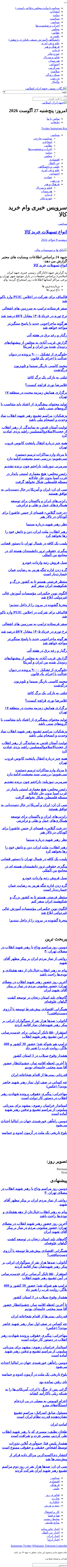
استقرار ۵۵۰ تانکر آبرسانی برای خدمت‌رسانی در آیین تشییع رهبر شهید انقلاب (34, 1034)
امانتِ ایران (58, 1424)
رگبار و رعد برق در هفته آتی (47, 335)
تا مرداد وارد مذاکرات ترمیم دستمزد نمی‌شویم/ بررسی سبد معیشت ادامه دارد (37, 456)
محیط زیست (52, 1519)
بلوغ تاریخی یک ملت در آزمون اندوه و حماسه (34, 1133)
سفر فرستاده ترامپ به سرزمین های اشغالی (34, 308)
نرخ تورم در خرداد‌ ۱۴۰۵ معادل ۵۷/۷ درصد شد (34, 316)
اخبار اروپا (53, 1539)
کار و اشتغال (52, 1512)
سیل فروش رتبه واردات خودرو (45, 562)
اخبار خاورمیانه (50, 1529)
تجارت (56, 1498)
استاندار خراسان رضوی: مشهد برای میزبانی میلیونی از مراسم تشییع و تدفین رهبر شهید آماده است (35, 1110)
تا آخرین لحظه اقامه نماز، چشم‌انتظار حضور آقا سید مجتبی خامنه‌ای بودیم (35, 1065)
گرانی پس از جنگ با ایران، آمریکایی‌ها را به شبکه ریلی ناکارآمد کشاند (36, 1391)
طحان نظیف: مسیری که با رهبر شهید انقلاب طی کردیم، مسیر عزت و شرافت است (34, 1434)
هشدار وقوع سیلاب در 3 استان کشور (40, 1055)
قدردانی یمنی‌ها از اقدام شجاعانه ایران (39, 1075)
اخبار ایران (53, 1536)
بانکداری (54, 1502)
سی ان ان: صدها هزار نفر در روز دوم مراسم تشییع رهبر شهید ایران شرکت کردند (34, 1468)
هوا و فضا (54, 1515)
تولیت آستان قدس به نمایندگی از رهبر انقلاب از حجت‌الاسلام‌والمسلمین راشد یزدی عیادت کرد (34, 431)
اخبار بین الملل (51, 1532)
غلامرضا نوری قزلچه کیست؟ (46, 385)
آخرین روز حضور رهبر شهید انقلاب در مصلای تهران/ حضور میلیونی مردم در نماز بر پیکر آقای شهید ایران (34, 986)
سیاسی (62, 223)
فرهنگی (55, 1485)
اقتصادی (54, 1481)
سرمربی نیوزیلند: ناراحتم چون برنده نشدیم (35, 466)
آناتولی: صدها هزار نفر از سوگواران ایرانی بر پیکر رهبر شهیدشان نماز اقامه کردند (34, 1023)
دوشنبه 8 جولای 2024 (54, 239)
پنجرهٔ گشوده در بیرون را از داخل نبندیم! (38, 605)
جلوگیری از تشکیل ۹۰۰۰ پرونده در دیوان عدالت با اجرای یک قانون (38, 356)
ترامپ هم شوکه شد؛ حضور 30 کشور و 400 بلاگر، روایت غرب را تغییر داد (35, 1046)
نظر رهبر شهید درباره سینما (46, 524)
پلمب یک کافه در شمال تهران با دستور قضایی (34, 543)
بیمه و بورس (52, 1505)
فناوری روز (53, 1495)
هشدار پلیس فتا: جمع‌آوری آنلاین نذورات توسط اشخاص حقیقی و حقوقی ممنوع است (34, 1445)
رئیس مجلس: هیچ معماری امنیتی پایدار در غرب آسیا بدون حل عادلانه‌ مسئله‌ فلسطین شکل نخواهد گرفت (36, 478)
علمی (56, 1488)
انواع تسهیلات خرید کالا (46, 231)
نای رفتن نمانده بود (53, 1382)
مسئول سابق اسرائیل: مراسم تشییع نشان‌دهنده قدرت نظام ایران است (40, 1415)
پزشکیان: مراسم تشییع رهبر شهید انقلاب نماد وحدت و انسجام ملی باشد (34, 418)
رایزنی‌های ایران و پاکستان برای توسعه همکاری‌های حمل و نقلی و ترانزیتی (39, 503)
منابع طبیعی (52, 1522)
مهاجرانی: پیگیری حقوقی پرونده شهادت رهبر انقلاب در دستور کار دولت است (34, 1096)
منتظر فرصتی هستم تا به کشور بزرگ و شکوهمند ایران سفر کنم (38, 584)
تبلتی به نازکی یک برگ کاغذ (47, 377)
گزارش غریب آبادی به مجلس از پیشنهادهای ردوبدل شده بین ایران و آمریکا (35, 345)
